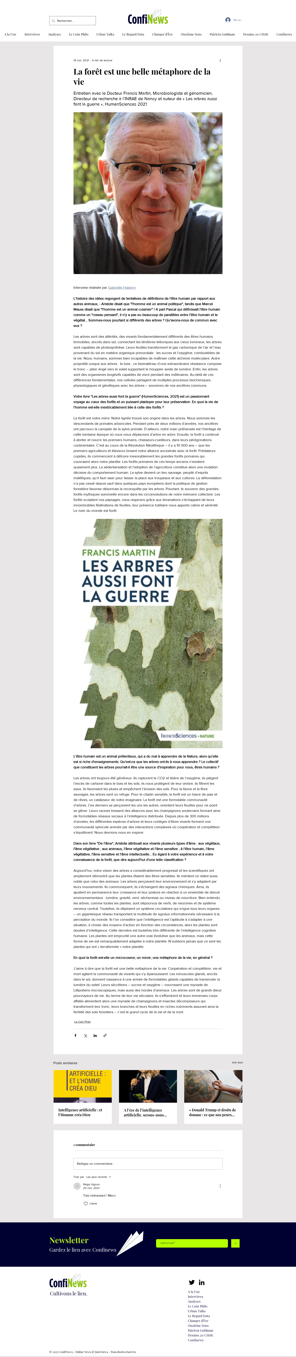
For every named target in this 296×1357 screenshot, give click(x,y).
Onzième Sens (198, 1325)
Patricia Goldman (200, 1330)
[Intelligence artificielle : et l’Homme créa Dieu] (83, 1086)
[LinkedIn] (202, 1282)
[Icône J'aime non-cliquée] (85, 1203)
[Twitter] (192, 1282)
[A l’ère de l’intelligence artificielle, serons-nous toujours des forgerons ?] (148, 1086)
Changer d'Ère (198, 1321)
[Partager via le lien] (105, 1035)
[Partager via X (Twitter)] (85, 1035)
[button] (284, 34)
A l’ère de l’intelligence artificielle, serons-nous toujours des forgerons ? (144, 1112)
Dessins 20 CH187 (200, 1335)
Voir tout (237, 1062)
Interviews (195, 1296)
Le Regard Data (199, 1316)
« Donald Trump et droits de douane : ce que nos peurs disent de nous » (212, 1112)
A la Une (194, 1291)
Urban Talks (197, 1311)
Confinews (195, 1340)
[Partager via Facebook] (75, 1035)
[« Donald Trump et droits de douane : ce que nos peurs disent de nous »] (213, 1086)
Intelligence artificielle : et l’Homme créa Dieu (80, 1112)
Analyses (194, 1301)
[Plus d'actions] (220, 60)
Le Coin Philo (82, 1021)
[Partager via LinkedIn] (95, 1035)
